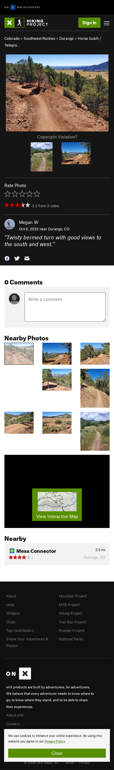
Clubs (10, 622)
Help (10, 604)
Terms (69, 762)
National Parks (71, 639)
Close (57, 753)
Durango (66, 38)
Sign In (89, 22)
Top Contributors (20, 630)
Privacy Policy (55, 741)
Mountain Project (73, 596)
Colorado (12, 38)
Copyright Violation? (57, 136)
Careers (13, 723)
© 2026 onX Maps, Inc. (42, 762)
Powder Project (71, 630)
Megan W (28, 222)
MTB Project (69, 604)
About (11, 596)
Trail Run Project (72, 622)
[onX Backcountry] (22, 7)
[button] (7, 258)
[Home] (29, 23)
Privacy (84, 762)
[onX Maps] (18, 678)
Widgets (13, 613)
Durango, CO (59, 229)
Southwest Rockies (39, 38)
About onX (15, 715)
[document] (57, 745)
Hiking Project (70, 613)
